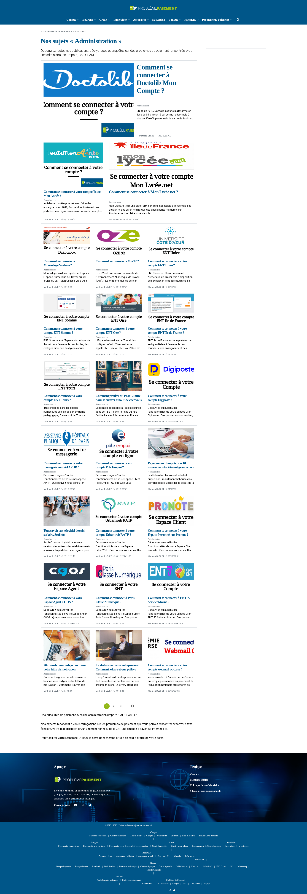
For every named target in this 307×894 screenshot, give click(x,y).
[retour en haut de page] (298, 879)
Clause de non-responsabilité (205, 791)
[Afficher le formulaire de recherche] (238, 20)
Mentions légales (199, 779)
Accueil (44, 31)
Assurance (139, 19)
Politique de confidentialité (204, 785)
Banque (173, 19)
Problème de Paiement (215, 19)
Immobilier (120, 19)
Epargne (87, 19)
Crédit (103, 19)
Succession (158, 19)
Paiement (190, 19)
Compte (71, 19)
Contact (194, 774)
